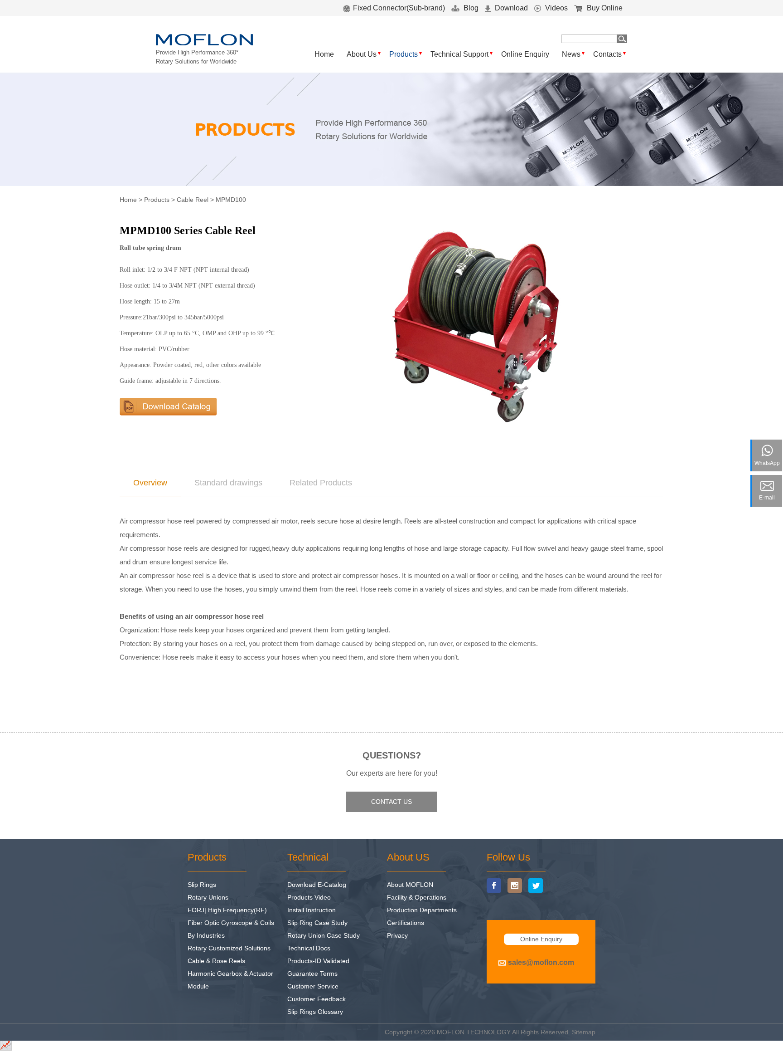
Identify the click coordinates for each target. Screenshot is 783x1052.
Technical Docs (308, 948)
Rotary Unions (208, 897)
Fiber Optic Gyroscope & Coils (231, 922)
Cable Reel (192, 199)
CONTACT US (391, 801)
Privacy (397, 935)
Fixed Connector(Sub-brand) (399, 8)
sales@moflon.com (541, 962)
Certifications (405, 922)
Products (403, 54)
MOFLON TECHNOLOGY (474, 1032)
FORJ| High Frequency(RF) (227, 910)
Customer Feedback (316, 999)
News (571, 54)
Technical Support (459, 54)
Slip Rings (202, 884)
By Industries (206, 935)
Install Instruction (311, 910)
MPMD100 (231, 199)
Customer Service (312, 986)
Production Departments (422, 910)
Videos (555, 8)
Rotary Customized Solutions (229, 948)
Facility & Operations (416, 897)
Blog (470, 8)
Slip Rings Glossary (315, 1011)
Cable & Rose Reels (216, 960)
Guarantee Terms (312, 973)
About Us (362, 54)
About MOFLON (410, 884)
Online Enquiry (525, 54)
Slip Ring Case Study (317, 922)
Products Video (309, 897)
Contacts (607, 54)
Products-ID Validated (318, 960)
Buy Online (604, 8)
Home (324, 54)
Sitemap (583, 1032)
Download (510, 8)
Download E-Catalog (316, 884)
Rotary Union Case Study (323, 935)
